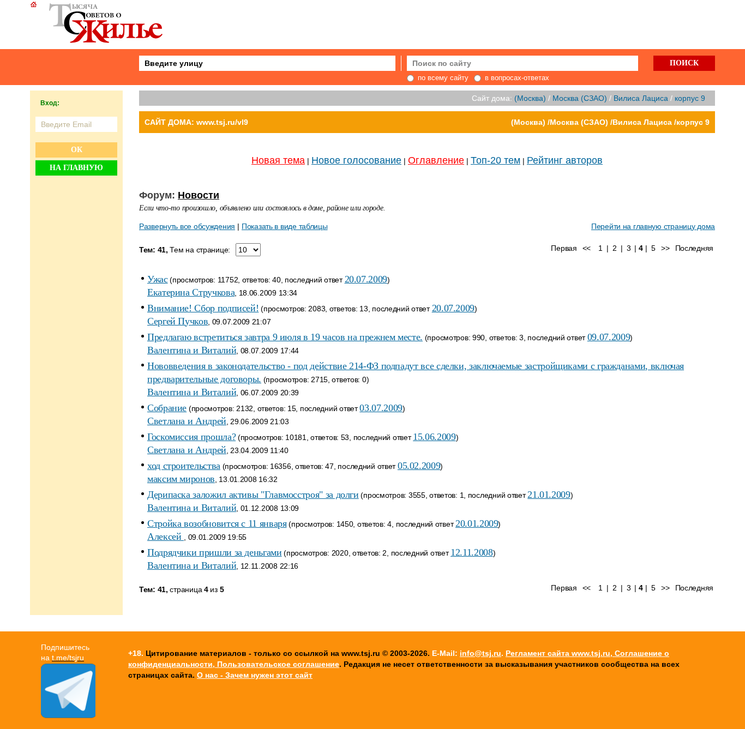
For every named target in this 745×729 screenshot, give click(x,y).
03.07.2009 (380, 407)
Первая (563, 248)
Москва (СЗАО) (579, 98)
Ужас (157, 279)
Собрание (167, 407)
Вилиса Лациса (641, 98)
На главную (76, 168)
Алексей (165, 536)
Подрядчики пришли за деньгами (214, 552)
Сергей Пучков (177, 321)
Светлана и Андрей (186, 420)
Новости (198, 195)
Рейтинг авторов (565, 160)
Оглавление (436, 160)
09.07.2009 (608, 337)
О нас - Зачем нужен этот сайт (255, 675)
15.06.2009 (434, 436)
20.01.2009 (476, 523)
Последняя (694, 248)
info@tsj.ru (480, 653)
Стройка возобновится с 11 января (216, 523)
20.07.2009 (366, 279)
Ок (76, 150)
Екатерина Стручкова (191, 292)
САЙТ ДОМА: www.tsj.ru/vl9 (196, 122)
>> (665, 248)
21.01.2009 (548, 494)
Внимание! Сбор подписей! (203, 308)
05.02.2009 (419, 465)
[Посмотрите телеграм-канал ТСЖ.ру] (68, 715)
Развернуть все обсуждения (187, 226)
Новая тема (278, 160)
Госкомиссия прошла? (191, 436)
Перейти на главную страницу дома (653, 226)
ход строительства (183, 465)
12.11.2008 (471, 552)
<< (586, 248)
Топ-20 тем (495, 160)
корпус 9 (690, 98)
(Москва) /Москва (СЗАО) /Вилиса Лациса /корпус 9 (610, 122)
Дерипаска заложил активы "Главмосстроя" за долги (253, 494)
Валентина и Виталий (191, 350)
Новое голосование (356, 160)
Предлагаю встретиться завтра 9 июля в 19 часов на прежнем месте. (285, 337)
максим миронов (181, 478)
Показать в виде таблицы (285, 226)
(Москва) (530, 98)
